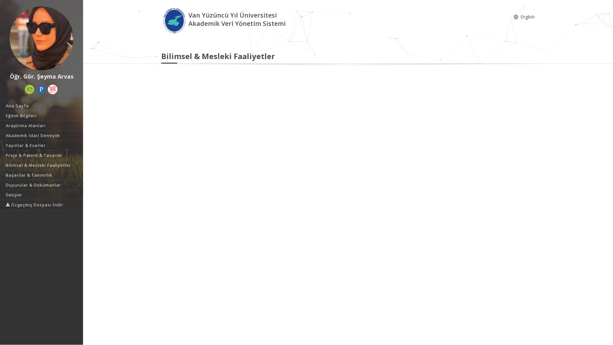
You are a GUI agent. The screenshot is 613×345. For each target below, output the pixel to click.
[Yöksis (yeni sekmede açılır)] (52, 89)
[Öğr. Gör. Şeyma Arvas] (41, 38)
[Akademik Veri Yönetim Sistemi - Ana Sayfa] (174, 20)
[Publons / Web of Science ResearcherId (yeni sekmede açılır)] (41, 89)
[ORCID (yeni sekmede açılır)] (29, 89)
